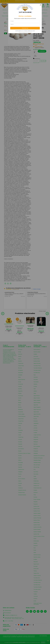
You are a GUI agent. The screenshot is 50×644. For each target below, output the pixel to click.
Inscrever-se (25, 28)
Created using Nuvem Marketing (25, 32)
